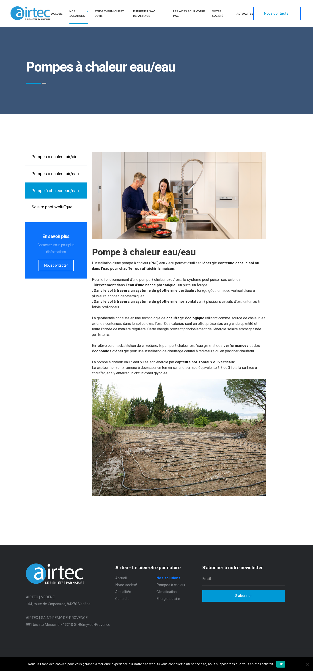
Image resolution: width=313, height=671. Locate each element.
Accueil (121, 578)
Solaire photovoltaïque (52, 207)
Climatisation (166, 592)
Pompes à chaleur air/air (54, 157)
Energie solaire (168, 599)
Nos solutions (168, 578)
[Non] (307, 664)
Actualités (123, 592)
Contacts (122, 599)
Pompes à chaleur (170, 585)
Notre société (126, 585)
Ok (281, 664)
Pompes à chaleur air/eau (55, 174)
